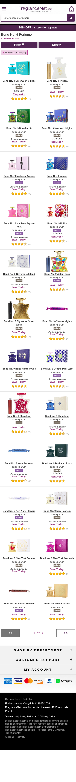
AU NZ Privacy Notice (44, 716)
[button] (4, 9)
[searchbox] (34, 18)
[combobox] (38, 18)
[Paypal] (49, 680)
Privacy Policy (26, 716)
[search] (66, 9)
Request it (19, 94)
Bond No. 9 (15, 52)
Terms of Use (11, 716)
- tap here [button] (38, 27)
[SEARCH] (71, 18)
